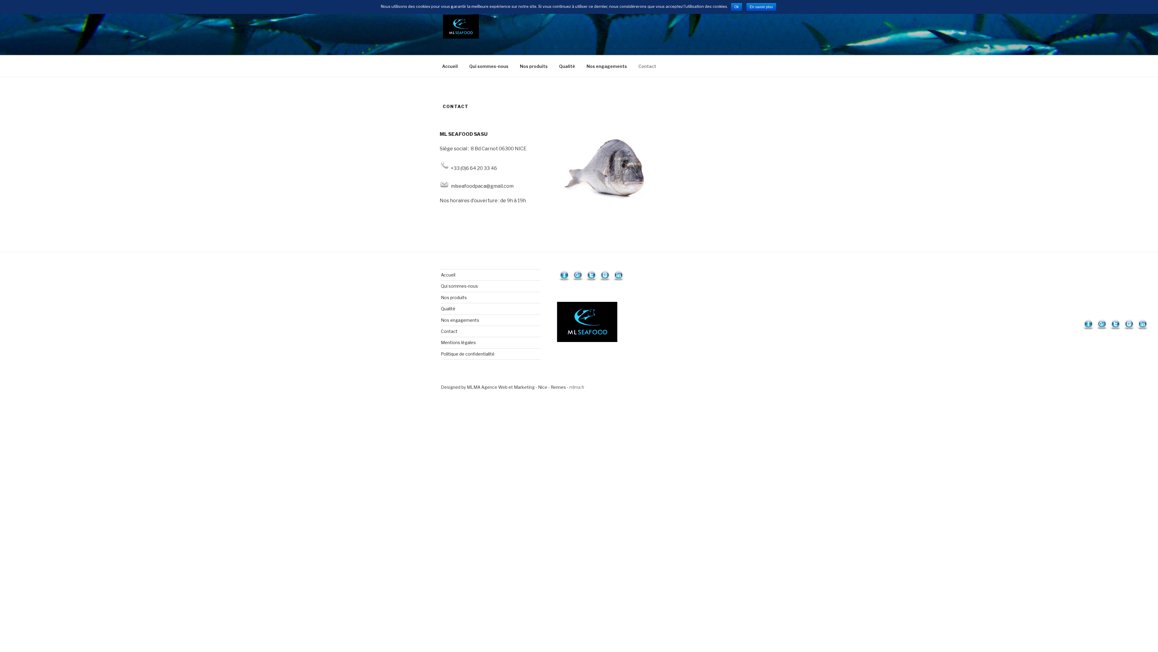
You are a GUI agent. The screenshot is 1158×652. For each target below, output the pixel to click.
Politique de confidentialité (468, 353)
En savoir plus (761, 7)
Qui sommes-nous (488, 66)
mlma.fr (576, 387)
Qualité (567, 66)
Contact (647, 66)
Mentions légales (458, 342)
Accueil (450, 66)
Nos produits (534, 66)
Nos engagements (607, 66)
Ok (736, 7)
